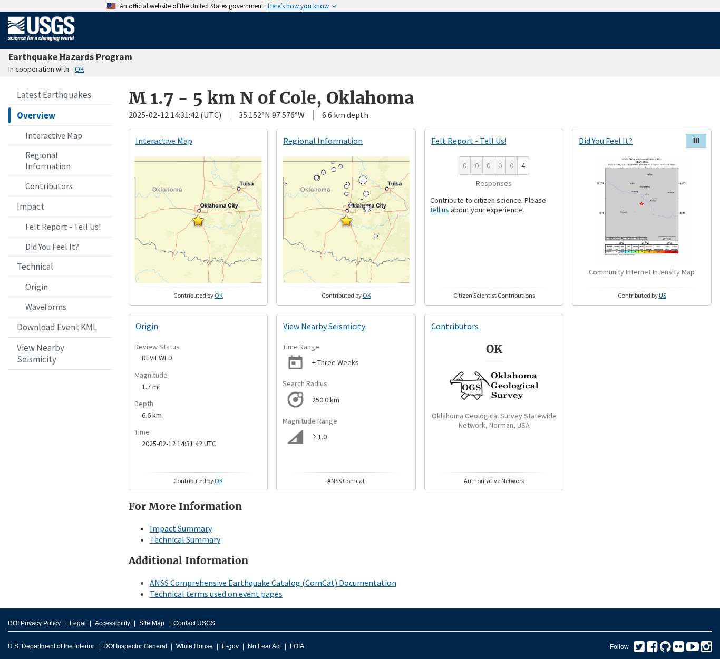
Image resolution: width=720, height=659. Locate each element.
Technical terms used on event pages (216, 593)
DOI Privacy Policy (34, 623)
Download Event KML (57, 327)
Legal (78, 623)
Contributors (49, 186)
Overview (36, 115)
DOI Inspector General (135, 646)
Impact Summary (181, 528)
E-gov (230, 646)
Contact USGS (194, 623)
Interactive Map (53, 135)
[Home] (41, 43)
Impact (30, 206)
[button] (198, 220)
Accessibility (112, 623)
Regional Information (48, 160)
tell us (439, 209)
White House (194, 646)
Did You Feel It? (52, 246)
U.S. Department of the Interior (51, 646)
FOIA (297, 646)
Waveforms (45, 306)
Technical (35, 266)
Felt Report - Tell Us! (63, 226)
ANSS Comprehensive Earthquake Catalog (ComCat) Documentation (273, 582)
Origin (36, 286)
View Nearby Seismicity (40, 353)
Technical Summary (185, 539)
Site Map (151, 623)
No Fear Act (264, 646)
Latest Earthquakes (54, 95)
